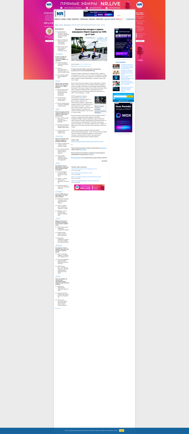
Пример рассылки (124, 100)
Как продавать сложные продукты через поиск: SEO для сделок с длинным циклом (62, 249)
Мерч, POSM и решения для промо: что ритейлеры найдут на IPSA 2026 (63, 120)
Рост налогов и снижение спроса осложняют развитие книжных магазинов (63, 151)
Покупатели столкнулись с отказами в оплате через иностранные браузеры (63, 200)
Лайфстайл (100, 19)
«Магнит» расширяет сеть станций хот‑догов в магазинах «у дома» (63, 145)
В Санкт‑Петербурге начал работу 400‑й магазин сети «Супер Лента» (62, 173)
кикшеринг (76, 66)
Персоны (92, 19)
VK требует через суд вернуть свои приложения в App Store (63, 187)
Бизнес (63, 19)
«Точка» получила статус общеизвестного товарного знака (63, 131)
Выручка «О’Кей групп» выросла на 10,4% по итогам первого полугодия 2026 (63, 41)
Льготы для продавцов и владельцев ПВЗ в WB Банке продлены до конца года (63, 261)
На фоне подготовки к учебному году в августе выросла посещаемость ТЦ (63, 295)
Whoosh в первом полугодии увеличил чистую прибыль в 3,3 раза (87, 141)
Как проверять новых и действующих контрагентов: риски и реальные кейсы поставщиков (62, 167)
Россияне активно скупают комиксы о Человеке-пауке (62, 99)
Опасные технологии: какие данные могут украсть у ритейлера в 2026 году (62, 140)
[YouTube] (127, 12)
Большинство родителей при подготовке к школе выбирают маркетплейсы (63, 126)
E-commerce (59, 54)
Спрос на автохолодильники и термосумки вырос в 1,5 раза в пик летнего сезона (63, 70)
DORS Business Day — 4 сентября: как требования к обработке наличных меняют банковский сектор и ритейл (63, 269)
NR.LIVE (120, 19)
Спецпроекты (130, 19)
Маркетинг (75, 19)
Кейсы (69, 19)
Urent (79, 66)
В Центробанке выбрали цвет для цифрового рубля (63, 76)
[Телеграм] (117, 12)
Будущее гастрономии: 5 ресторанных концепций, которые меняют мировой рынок (61, 223)
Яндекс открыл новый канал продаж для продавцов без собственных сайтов (62, 48)
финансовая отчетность (86, 66)
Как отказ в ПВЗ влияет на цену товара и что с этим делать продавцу (61, 195)
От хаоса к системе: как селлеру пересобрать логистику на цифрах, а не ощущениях (61, 58)
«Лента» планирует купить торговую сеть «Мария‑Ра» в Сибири (62, 207)
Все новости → (58, 308)
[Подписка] (132, 12)
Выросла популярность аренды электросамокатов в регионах (86, 176)
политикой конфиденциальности (125, 98)
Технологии (84, 19)
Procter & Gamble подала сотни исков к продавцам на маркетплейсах (63, 104)
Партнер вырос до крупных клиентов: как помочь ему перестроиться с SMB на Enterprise (62, 85)
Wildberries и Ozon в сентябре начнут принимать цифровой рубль (62, 213)
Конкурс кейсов (110, 19)
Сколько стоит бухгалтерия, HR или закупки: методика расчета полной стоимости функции (62, 302)
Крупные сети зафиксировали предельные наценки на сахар (63, 288)
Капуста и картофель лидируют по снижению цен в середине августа (63, 255)
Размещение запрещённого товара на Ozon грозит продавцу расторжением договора (63, 240)
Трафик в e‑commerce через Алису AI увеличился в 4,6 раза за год (63, 180)
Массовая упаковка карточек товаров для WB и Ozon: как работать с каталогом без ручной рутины (62, 113)
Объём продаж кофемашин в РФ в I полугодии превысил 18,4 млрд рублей (63, 157)
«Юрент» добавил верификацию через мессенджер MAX (85, 180)
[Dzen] (125, 12)
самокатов (81, 97)
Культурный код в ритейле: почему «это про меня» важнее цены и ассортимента (127, 83)
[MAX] (122, 12)
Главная (56, 24)
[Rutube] (130, 12)
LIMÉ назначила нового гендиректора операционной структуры (63, 228)
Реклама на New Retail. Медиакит (123, 59)
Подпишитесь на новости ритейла (123, 94)
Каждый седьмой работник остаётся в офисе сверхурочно (62, 234)
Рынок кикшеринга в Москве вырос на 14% (81, 172)
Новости (57, 19)
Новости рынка (67, 24)
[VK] (120, 12)
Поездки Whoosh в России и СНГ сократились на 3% (84, 168)
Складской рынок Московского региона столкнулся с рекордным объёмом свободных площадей (63, 34)
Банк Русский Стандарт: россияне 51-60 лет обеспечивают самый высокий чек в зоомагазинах (63, 92)
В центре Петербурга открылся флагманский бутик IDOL (63, 64)
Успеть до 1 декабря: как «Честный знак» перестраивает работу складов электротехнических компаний (62, 281)
